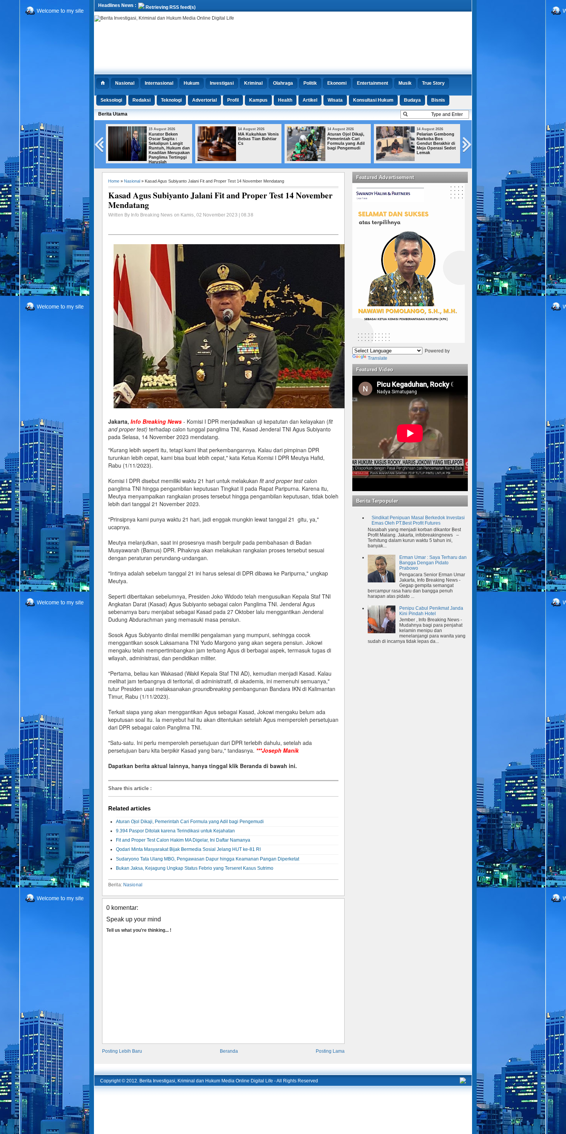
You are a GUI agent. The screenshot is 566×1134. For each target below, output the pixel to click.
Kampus (258, 100)
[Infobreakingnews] (463, 1082)
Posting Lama (330, 1051)
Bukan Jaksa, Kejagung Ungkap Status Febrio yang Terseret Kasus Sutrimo (194, 868)
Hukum (191, 83)
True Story (433, 83)
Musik (405, 83)
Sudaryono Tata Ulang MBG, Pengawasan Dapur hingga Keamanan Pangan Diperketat (207, 859)
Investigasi (222, 83)
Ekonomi (337, 83)
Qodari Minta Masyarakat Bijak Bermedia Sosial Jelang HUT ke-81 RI (188, 849)
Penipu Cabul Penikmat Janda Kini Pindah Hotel (431, 611)
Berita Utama (112, 114)
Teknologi (171, 100)
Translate (377, 358)
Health (285, 100)
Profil (233, 100)
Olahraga (283, 83)
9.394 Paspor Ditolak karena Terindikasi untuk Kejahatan (175, 831)
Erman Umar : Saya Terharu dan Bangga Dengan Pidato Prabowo (433, 563)
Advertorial (204, 100)
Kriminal (253, 83)
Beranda (229, 1051)
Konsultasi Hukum (373, 100)
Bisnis (438, 100)
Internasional (159, 83)
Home (113, 181)
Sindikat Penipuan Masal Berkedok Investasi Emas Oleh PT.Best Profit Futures (418, 520)
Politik (310, 83)
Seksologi (111, 100)
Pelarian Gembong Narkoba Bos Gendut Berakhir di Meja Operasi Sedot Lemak (436, 143)
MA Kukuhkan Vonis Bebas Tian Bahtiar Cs (258, 139)
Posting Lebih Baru (122, 1051)
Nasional (124, 83)
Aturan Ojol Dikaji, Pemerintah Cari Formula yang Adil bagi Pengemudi (346, 141)
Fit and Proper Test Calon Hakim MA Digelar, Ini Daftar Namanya (183, 840)
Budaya (412, 100)
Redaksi (141, 100)
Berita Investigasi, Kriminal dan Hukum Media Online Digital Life (206, 1081)
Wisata (335, 100)
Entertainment (372, 83)
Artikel (310, 100)
